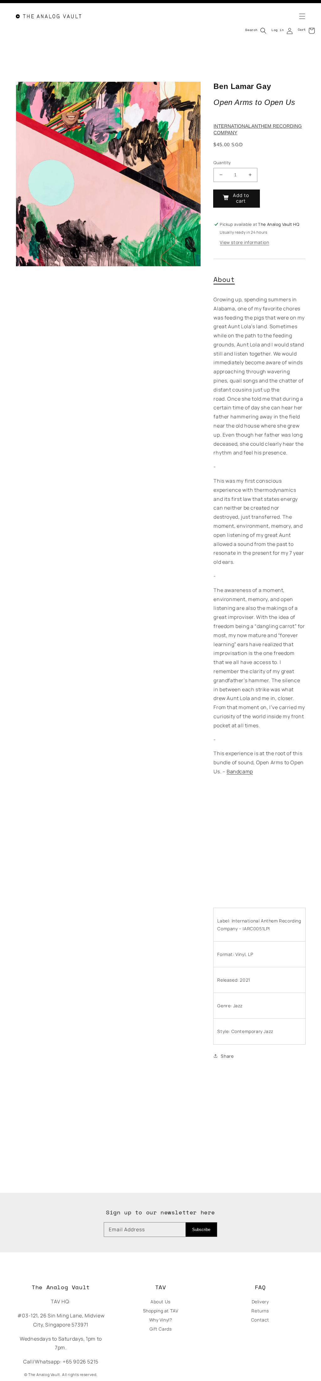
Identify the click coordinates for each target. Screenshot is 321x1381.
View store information (244, 242)
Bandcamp (240, 771)
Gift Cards (161, 1329)
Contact (260, 1320)
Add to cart (241, 198)
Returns (260, 1311)
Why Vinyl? (160, 1320)
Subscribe (201, 1229)
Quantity (222, 162)
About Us (160, 1302)
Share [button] (227, 1056)
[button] (298, 16)
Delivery (260, 1302)
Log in (277, 30)
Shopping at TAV (160, 1311)
